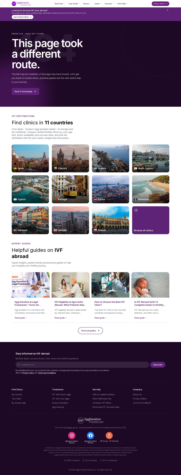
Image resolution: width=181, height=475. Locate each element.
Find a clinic (159, 4)
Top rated (16, 398)
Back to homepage (23, 91)
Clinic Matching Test (101, 398)
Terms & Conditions (142, 403)
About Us (137, 394)
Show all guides (88, 330)
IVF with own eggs (60, 398)
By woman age (19, 403)
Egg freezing (58, 407)
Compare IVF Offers (101, 403)
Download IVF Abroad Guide (105, 407)
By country (17, 394)
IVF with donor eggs (61, 394)
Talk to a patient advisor (103, 394)
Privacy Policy (28, 373)
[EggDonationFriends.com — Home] (21, 3)
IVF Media (68, 428)
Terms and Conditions (47, 373)
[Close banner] (167, 10)
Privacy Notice (140, 398)
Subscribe (157, 364)
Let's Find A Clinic (21, 17)
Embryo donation (60, 403)
